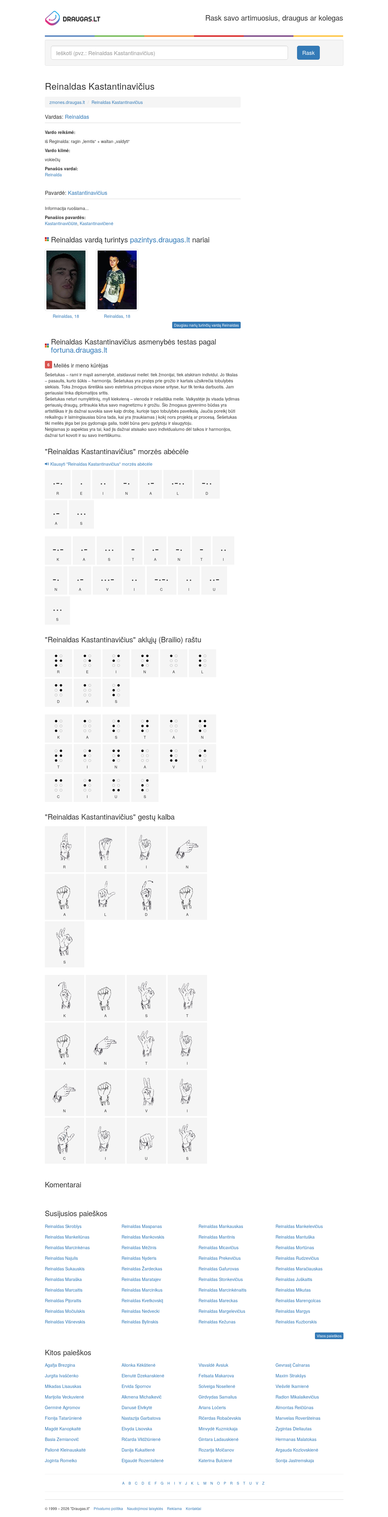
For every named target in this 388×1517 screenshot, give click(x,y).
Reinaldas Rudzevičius (297, 1258)
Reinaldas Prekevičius (220, 1258)
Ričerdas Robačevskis (220, 1418)
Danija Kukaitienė (138, 1450)
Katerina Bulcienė (215, 1460)
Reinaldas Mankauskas (221, 1226)
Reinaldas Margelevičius (222, 1311)
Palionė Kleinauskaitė (65, 1450)
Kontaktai (193, 1508)
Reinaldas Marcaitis (63, 1290)
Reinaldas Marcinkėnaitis (222, 1290)
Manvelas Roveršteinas (298, 1418)
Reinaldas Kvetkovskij (142, 1300)
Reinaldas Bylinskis (140, 1322)
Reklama (174, 1508)
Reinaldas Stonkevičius (221, 1279)
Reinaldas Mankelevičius (299, 1226)
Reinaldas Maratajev (141, 1279)
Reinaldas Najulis (61, 1258)
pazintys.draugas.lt (160, 239)
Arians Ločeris (212, 1407)
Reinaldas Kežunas (217, 1322)
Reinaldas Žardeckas (142, 1269)
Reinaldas (77, 116)
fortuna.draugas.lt (79, 349)
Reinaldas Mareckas (218, 1300)
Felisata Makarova (216, 1375)
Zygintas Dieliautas (294, 1429)
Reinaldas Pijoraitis (63, 1300)
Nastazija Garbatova (141, 1418)
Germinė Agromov (62, 1407)
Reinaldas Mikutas (293, 1290)
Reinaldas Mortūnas (295, 1247)
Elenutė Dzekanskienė (143, 1375)
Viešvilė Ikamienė (292, 1386)
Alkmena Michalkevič (142, 1397)
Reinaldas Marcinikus (142, 1290)
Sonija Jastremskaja (295, 1460)
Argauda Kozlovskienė (297, 1450)
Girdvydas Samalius (218, 1397)
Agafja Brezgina (60, 1365)
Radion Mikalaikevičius (297, 1397)
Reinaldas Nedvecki (140, 1311)
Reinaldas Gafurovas (219, 1269)
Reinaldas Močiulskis (65, 1311)
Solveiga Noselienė (217, 1386)
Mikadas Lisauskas (63, 1386)
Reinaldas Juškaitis (294, 1279)
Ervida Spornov (136, 1386)
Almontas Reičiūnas (294, 1407)
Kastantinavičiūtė (61, 223)
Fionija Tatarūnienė (63, 1418)
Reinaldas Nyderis (139, 1258)
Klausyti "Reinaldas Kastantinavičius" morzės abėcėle (100, 464)
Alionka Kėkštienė (139, 1365)
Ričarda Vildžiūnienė (141, 1439)
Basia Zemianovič (62, 1439)
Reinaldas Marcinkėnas (67, 1247)
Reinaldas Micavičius (219, 1247)
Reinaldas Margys (293, 1311)
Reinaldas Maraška (63, 1279)
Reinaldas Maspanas (142, 1226)
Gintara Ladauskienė (219, 1439)
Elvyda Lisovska (137, 1429)
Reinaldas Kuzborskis (296, 1322)
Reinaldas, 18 (66, 316)
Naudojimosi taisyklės (145, 1508)
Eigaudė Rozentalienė (143, 1460)
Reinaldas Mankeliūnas (67, 1237)
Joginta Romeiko (61, 1460)
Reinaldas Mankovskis (143, 1237)
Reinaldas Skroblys (63, 1226)
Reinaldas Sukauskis (65, 1269)
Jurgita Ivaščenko (62, 1375)
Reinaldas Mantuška (295, 1237)
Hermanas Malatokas (296, 1439)
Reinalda (53, 174)
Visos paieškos (329, 1335)
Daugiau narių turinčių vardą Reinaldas (206, 325)
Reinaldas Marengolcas (298, 1300)
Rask (308, 52)
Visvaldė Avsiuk (213, 1365)
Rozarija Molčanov (216, 1450)
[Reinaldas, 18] (66, 280)
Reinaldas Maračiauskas (299, 1269)
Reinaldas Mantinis (217, 1237)
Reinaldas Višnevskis (65, 1322)
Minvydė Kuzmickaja (218, 1429)
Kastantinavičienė (96, 223)
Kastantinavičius (87, 192)
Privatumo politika (108, 1508)
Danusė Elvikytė (137, 1407)
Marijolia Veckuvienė (64, 1397)
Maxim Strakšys (291, 1375)
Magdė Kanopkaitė (63, 1429)
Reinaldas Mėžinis (139, 1247)
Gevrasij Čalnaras (293, 1365)
